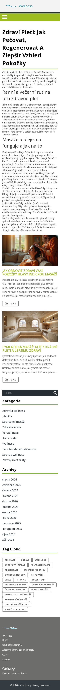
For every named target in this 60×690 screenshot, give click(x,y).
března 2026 (10, 507)
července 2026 (11, 485)
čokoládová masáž (43, 584)
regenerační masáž (16, 599)
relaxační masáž (40, 565)
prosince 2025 (11, 523)
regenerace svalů (15, 584)
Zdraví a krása (11, 427)
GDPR (5, 654)
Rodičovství (9, 438)
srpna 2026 (9, 479)
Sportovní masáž (13, 421)
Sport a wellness (13, 454)
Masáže (7, 416)
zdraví (25, 560)
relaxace (10, 560)
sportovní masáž (15, 565)
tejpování (37, 575)
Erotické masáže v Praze (14, 673)
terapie (21, 580)
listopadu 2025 (12, 528)
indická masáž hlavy (17, 604)
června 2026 (10, 490)
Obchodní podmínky (12, 644)
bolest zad (38, 580)
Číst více (10, 303)
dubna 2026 (10, 501)
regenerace (11, 570)
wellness (40, 560)
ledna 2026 (9, 517)
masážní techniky (34, 570)
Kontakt (6, 659)
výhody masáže (40, 589)
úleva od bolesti (15, 589)
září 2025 (8, 539)
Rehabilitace (10, 432)
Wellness (8, 443)
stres (8, 580)
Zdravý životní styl (14, 460)
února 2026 (9, 512)
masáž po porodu (15, 609)
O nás (5, 639)
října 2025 (8, 534)
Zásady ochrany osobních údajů (18, 649)
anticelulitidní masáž (18, 594)
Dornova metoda (15, 575)
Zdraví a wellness (13, 411)
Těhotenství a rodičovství (19, 449)
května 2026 (10, 496)
